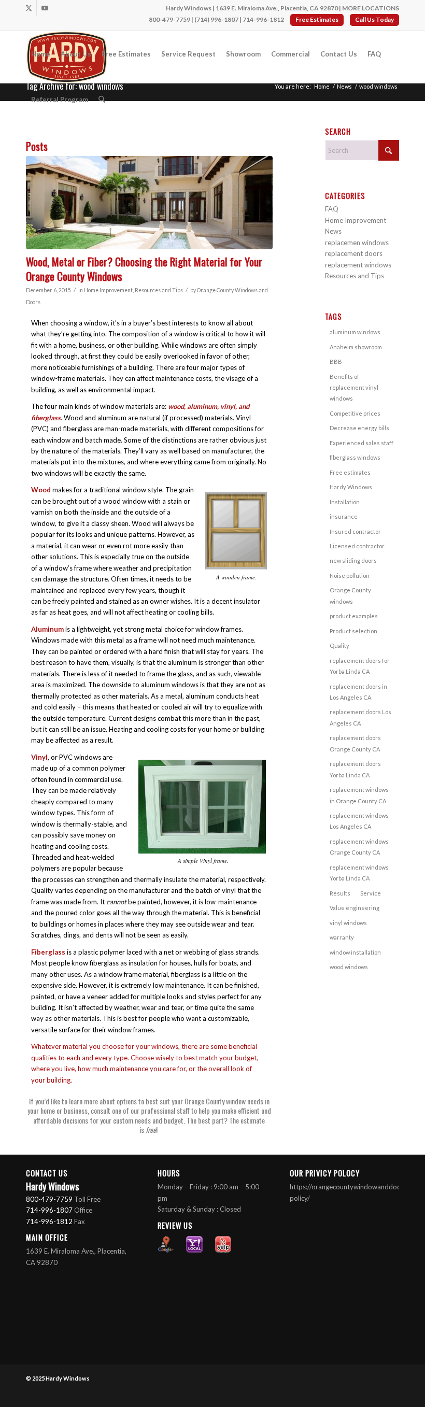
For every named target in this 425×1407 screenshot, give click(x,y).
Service (370, 893)
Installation (345, 502)
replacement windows (358, 265)
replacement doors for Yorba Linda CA (360, 666)
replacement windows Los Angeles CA (359, 821)
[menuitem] (40, 54)
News (333, 231)
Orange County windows (350, 595)
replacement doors (353, 253)
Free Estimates (316, 19)
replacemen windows (357, 242)
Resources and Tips (159, 290)
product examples (354, 616)
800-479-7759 (169, 19)
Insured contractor (355, 531)
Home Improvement (108, 290)
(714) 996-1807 (216, 19)
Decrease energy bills (359, 427)
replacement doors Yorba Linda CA (355, 769)
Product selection (353, 631)
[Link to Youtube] (44, 8)
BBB (336, 361)
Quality (339, 645)
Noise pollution (350, 575)
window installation (355, 952)
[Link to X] (28, 8)
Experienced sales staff (361, 442)
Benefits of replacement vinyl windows (354, 387)
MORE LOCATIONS (370, 8)
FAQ (331, 209)
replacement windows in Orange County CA (359, 795)
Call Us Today (374, 19)
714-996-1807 (49, 1210)
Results (340, 893)
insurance (344, 516)
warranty (342, 937)
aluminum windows (355, 332)
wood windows (349, 966)
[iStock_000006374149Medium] (149, 203)
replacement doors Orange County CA (355, 743)
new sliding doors (353, 560)
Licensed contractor (357, 546)
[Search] (101, 99)
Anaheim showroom (356, 347)
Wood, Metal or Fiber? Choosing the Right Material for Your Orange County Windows (144, 268)
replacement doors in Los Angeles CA (358, 692)
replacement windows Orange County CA (359, 847)
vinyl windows (348, 922)
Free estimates (350, 472)
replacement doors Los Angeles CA (360, 717)
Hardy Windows (351, 487)
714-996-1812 (263, 19)
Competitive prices (355, 413)
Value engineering (354, 907)
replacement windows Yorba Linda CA (359, 873)
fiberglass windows (355, 457)
